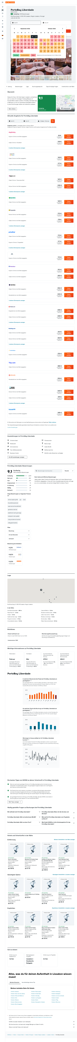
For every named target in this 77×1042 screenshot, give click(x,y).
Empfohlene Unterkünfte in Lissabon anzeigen (63, 908)
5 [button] (32, 36)
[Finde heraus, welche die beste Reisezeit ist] (3, 26)
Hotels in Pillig (55, 1000)
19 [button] (32, 44)
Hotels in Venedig (35, 995)
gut (20, 499)
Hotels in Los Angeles (36, 998)
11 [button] (28, 40)
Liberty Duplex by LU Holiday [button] (32, 894)
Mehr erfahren (52, 422)
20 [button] (36, 44)
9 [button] (21, 40)
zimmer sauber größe (13, 499)
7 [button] (14, 40)
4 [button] (28, 36)
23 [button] (21, 47)
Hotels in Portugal (29, 1034)
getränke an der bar (12, 509)
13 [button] (36, 40)
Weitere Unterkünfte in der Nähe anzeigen (64, 839)
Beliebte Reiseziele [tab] (14, 982)
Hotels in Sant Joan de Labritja (18, 993)
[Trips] (3, 31)
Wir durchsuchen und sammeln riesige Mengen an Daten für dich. (26, 1024)
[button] (2, 2)
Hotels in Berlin (34, 1000)
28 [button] (14, 51)
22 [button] (18, 47)
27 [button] (36, 47)
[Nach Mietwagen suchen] (3, 13)
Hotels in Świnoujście (36, 991)
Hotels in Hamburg (56, 991)
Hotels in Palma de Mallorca (17, 995)
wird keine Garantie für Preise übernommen (43, 1017)
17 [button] (25, 44)
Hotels (14, 1034)
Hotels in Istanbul (15, 991)
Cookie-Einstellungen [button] (12, 427)
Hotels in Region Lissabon (40, 1034)
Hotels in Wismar (15, 1000)
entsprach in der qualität (13, 516)
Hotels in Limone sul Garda (58, 995)
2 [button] (21, 36)
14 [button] (14, 44)
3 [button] (25, 36)
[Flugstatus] (3, 23)
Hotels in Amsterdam (36, 993)
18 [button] (28, 44)
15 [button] (18, 44)
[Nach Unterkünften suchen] (3, 10)
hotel (24, 499)
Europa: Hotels (21, 1034)
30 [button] (21, 51)
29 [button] (18, 51)
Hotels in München (56, 1002)
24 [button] (25, 47)
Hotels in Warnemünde (16, 1002)
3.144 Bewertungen (24, 14)
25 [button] (28, 47)
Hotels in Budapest (56, 993)
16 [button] (21, 44)
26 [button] (32, 47)
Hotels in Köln (14, 998)
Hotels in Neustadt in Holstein (38, 1002)
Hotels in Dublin (55, 998)
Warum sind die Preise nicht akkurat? (18, 1027)
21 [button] (14, 47)
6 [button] (44, 40)
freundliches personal (13, 503)
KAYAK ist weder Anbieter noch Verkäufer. (20, 1021)
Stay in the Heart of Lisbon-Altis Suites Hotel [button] (48, 928)
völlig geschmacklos (12, 522)
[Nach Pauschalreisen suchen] (3, 16)
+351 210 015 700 (15, 18)
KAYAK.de (9, 1034)
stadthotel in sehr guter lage (14, 513)
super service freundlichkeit (14, 506)
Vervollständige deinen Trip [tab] (28, 982)
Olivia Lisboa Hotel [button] (63, 927)
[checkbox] (14, 548)
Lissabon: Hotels (50, 1034)
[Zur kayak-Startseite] (10, 2)
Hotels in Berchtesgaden (16, 1004)
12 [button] (32, 40)
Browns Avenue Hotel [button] (13, 927)
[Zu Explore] (3, 20)
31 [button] (59, 51)
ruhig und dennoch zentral (14, 519)
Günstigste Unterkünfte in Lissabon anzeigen (64, 874)
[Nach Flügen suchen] (3, 6)
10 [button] (25, 40)
